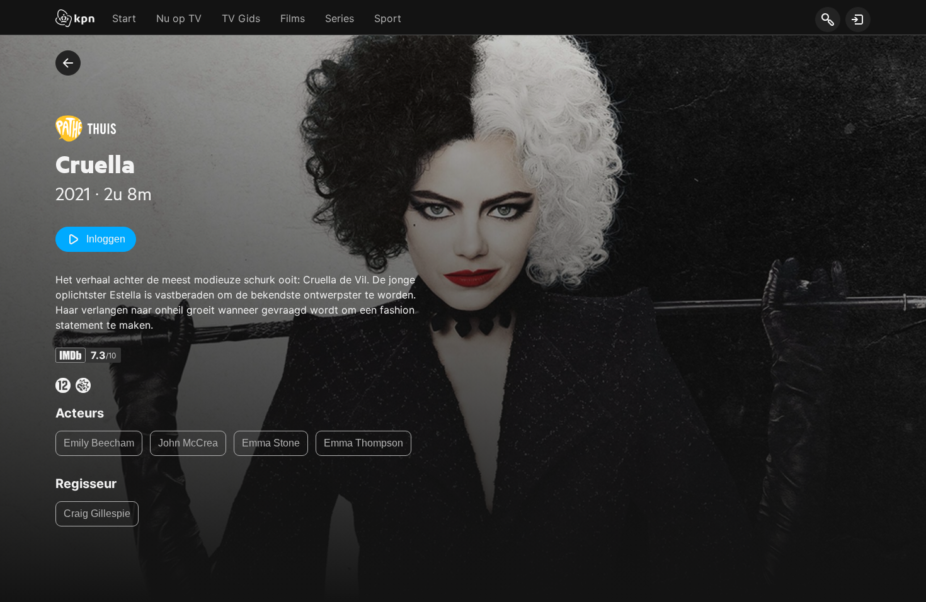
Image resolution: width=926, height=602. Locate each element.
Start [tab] (124, 18)
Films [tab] (292, 18)
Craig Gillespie (97, 513)
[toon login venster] (858, 19)
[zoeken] (827, 20)
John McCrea (188, 443)
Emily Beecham (99, 443)
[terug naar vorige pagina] (68, 63)
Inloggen (105, 239)
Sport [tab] (387, 18)
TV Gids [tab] (241, 18)
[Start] (75, 19)
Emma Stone (271, 443)
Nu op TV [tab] (179, 18)
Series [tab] (339, 18)
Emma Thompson (363, 443)
